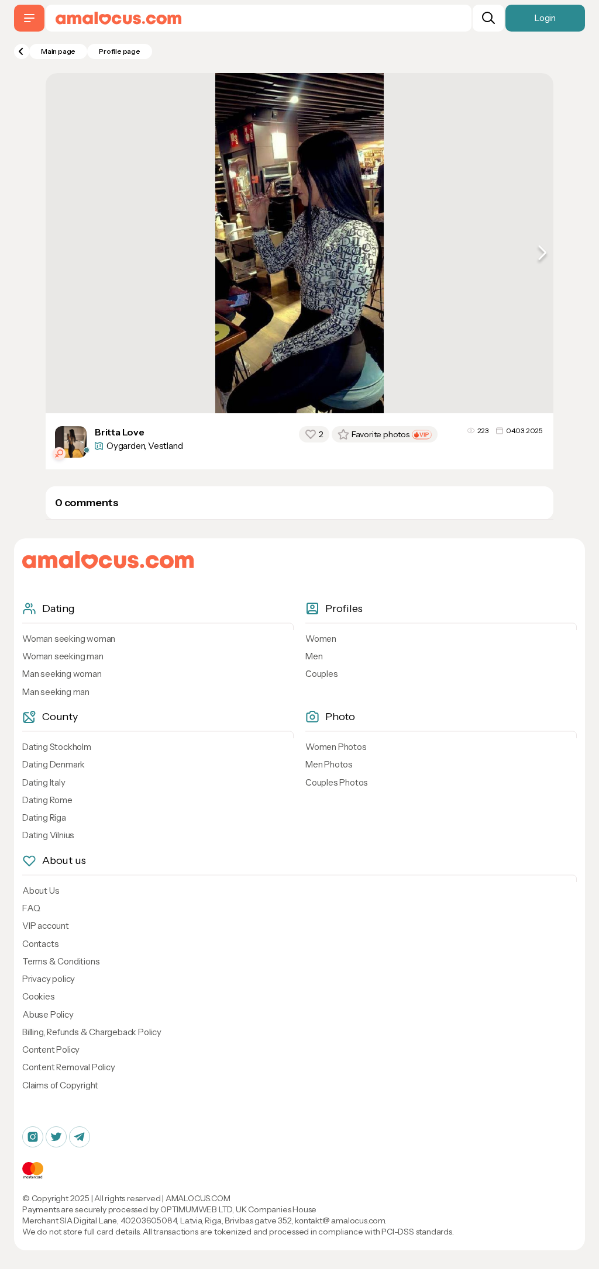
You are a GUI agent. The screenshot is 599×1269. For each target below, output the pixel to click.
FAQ (31, 908)
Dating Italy (44, 782)
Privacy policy (48, 978)
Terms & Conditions (60, 961)
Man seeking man (55, 691)
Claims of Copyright (60, 1085)
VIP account (45, 925)
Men (313, 656)
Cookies (38, 996)
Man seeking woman (62, 673)
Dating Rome (47, 799)
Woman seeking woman (68, 638)
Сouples (321, 673)
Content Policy (51, 1049)
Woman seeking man (63, 656)
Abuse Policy (48, 1014)
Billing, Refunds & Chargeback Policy (91, 1032)
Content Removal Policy (68, 1067)
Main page (58, 51)
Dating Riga (44, 817)
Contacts (40, 943)
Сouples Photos (336, 782)
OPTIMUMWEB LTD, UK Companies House (238, 1209)
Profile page (119, 51)
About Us (40, 890)
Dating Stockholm (56, 746)
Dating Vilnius (48, 835)
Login (545, 17)
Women (320, 638)
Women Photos (336, 746)
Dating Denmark (53, 764)
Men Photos (329, 764)
